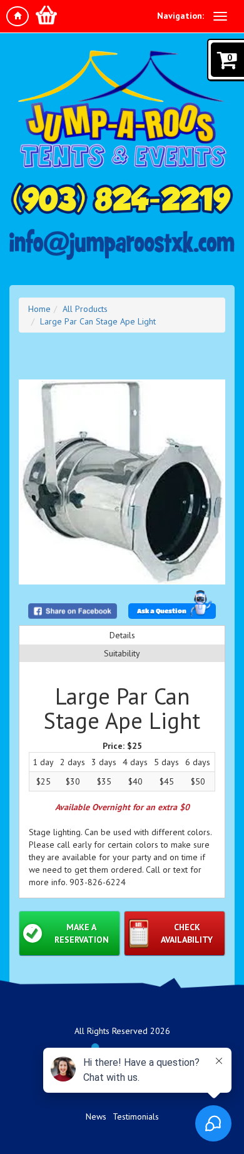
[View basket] (46, 15)
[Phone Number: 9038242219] (122, 199)
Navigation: (180, 15)
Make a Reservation (81, 933)
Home (39, 308)
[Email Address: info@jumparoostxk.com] (122, 244)
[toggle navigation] (220, 16)
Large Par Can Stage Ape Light (98, 321)
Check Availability (187, 933)
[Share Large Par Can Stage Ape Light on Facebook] (72, 611)
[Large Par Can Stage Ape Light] (122, 482)
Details (122, 635)
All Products (85, 308)
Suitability (122, 653)
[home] (17, 16)
